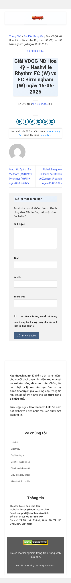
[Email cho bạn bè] (39, 122)
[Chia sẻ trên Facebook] (26, 122)
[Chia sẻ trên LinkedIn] (52, 122)
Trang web (19, 296)
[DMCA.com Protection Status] (35, 542)
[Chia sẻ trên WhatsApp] (19, 122)
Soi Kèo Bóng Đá (33, 36)
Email (17, 277)
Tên (16, 258)
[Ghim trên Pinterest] (45, 122)
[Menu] (26, 18)
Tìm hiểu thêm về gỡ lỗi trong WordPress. (35, 565)
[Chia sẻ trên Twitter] (32, 122)
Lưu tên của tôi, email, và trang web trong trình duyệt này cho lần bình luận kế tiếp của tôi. (35, 321)
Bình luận (19, 224)
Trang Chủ (15, 36)
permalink (46, 135)
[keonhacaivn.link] (37, 18)
